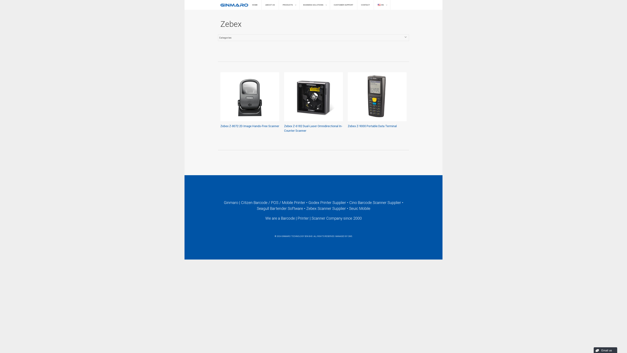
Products (288, 5)
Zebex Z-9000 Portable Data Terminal (372, 126)
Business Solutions (313, 5)
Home (254, 5)
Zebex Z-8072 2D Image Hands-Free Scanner (249, 126)
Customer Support (343, 5)
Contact (365, 5)
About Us (270, 5)
